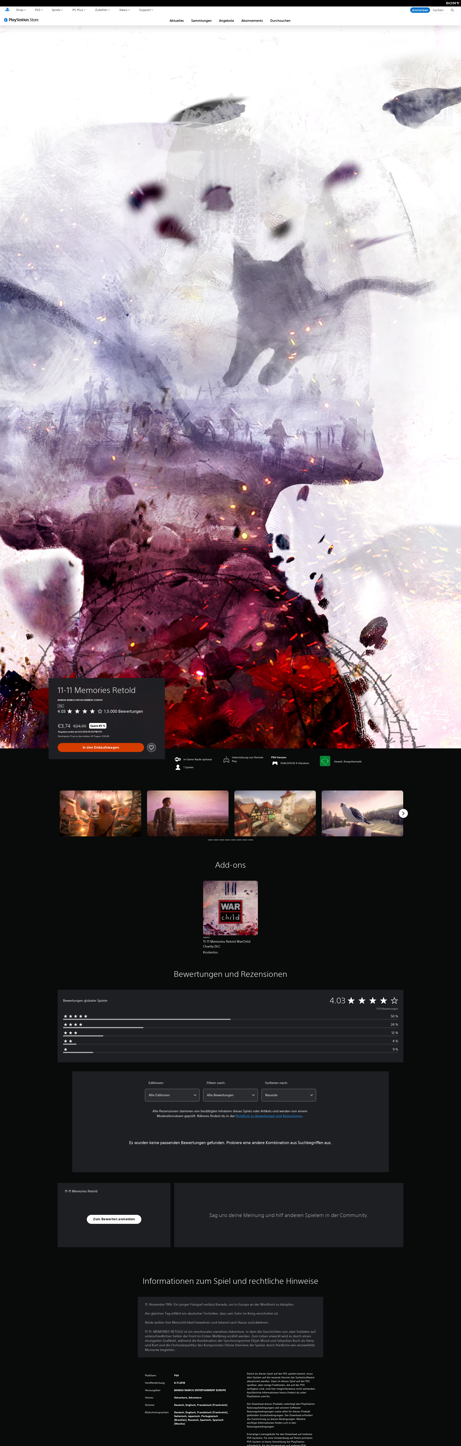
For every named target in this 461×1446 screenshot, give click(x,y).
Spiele (56, 10)
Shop (19, 10)
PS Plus (77, 10)
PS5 (37, 10)
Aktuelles (177, 21)
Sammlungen (201, 21)
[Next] (403, 813)
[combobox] (172, 1095)
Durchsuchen (280, 21)
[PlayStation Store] (22, 20)
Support (145, 10)
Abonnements (252, 21)
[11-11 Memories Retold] (100, 813)
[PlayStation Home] (7, 10)
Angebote (226, 21)
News (123, 10)
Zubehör (101, 10)
